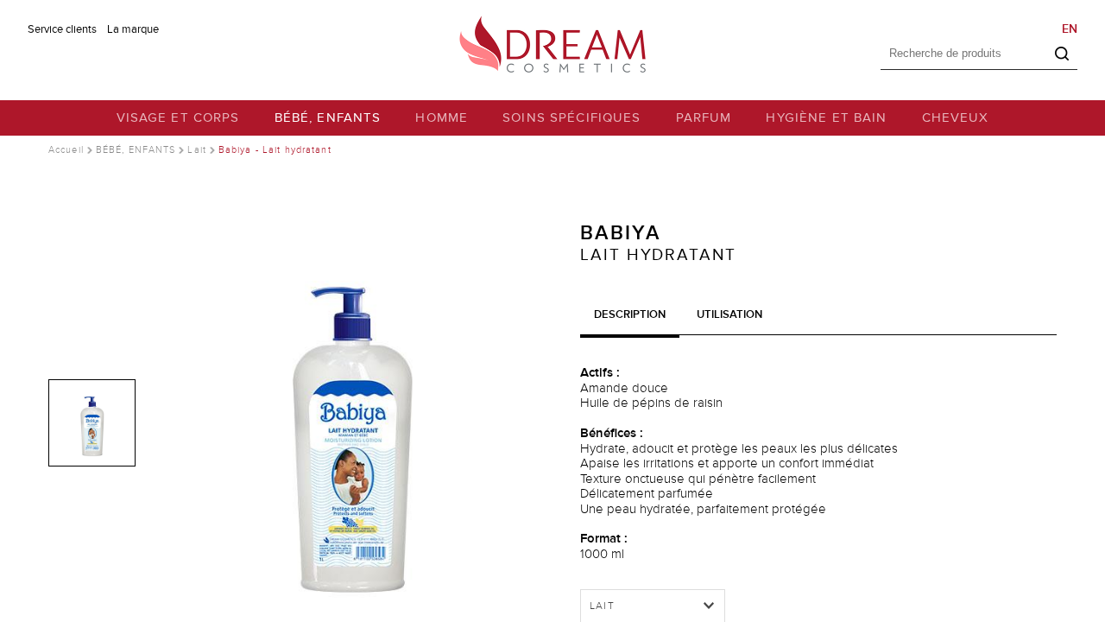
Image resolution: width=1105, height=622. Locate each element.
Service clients (62, 29)
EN (1069, 29)
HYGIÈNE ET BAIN (826, 118)
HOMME (441, 118)
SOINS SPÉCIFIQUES (571, 118)
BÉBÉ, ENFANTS (328, 118)
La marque (133, 29)
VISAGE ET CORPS (178, 118)
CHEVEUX (955, 118)
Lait (196, 150)
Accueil (66, 150)
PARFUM (704, 118)
